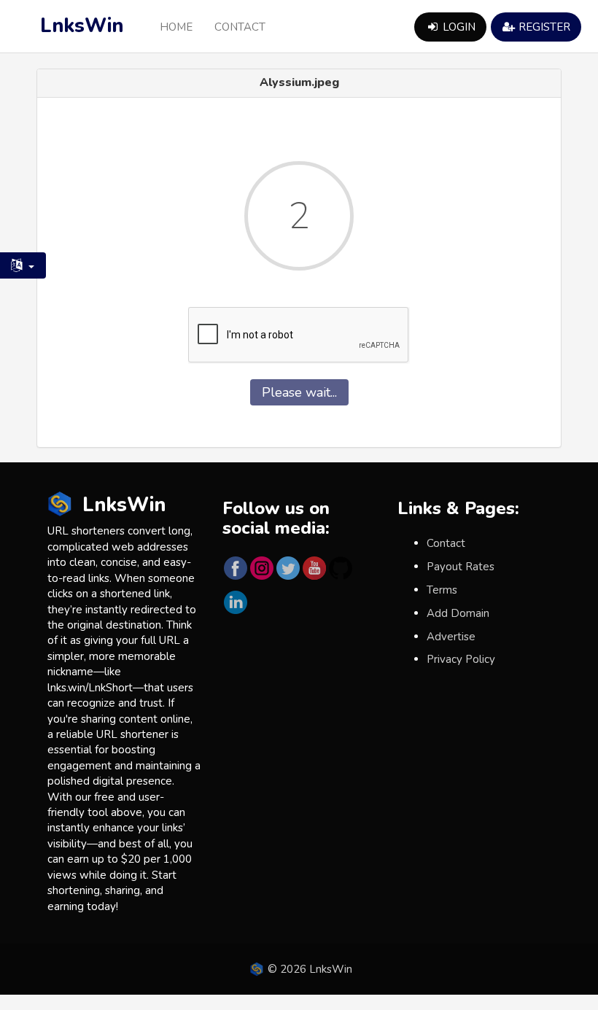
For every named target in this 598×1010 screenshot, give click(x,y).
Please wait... (299, 392)
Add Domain (458, 613)
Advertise (451, 636)
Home (176, 27)
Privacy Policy (461, 659)
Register (543, 27)
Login (457, 27)
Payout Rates (460, 566)
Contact (239, 27)
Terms (442, 590)
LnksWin (81, 25)
